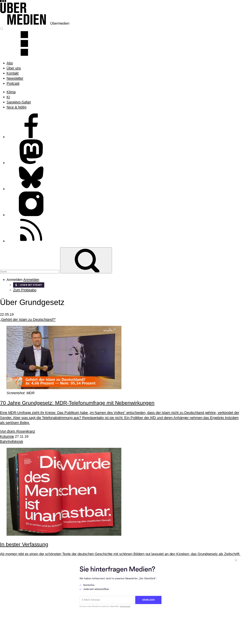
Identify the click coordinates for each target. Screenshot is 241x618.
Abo (10, 63)
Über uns (14, 68)
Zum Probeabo (24, 290)
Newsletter (15, 78)
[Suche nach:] (30, 271)
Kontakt (13, 73)
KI (8, 97)
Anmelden (31, 280)
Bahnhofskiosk (11, 441)
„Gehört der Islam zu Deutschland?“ (28, 319)
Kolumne (7, 436)
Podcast (13, 83)
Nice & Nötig (16, 107)
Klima (11, 92)
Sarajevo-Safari (19, 102)
